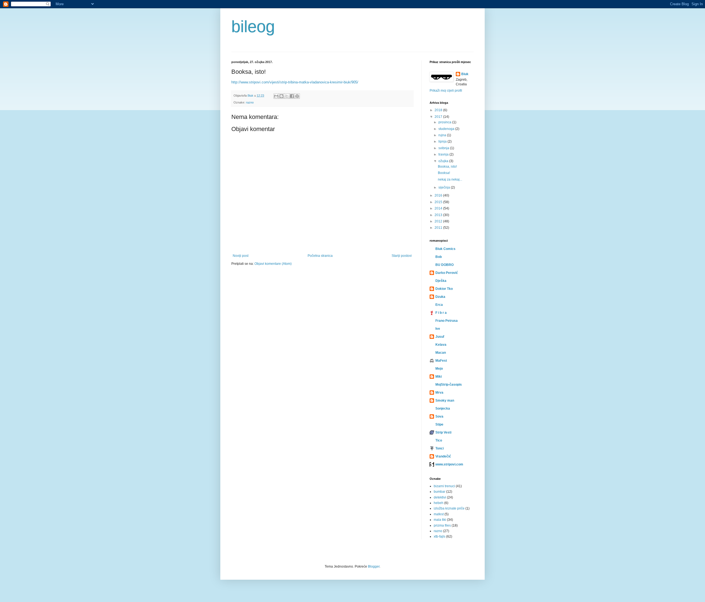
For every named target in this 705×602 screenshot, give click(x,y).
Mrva (439, 392)
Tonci (439, 448)
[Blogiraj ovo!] (281, 96)
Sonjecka (442, 408)
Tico (438, 440)
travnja (443, 154)
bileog (253, 26)
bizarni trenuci (444, 486)
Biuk (464, 74)
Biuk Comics (445, 249)
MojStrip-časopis (448, 384)
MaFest (441, 361)
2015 (439, 202)
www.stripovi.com (449, 464)
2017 (439, 117)
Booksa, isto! (447, 166)
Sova (439, 416)
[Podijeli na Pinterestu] (297, 96)
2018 (439, 110)
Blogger (373, 566)
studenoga (446, 129)
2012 (439, 221)
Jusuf (439, 337)
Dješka (440, 281)
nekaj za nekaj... (450, 179)
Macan (440, 353)
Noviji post (240, 256)
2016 (439, 195)
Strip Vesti (443, 432)
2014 (439, 208)
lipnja (443, 141)
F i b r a (441, 313)
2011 (439, 228)
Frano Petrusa (446, 321)
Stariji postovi (402, 256)
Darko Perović (446, 273)
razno (250, 102)
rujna (442, 135)
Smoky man (444, 400)
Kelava (440, 345)
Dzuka (440, 297)
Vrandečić (443, 456)
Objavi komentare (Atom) (273, 264)
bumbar (439, 492)
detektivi (440, 497)
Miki (438, 376)
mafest (439, 514)
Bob (438, 257)
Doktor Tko (444, 289)
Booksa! (444, 173)
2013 (439, 215)
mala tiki (440, 520)
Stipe (439, 424)
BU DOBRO (444, 265)
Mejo (439, 369)
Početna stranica (320, 256)
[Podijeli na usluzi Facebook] (292, 96)
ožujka (443, 161)
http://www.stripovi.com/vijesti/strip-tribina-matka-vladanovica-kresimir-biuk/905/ (294, 82)
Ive (437, 329)
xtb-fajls (439, 536)
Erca (439, 305)
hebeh (438, 503)
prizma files (442, 525)
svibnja (444, 148)
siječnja (444, 187)
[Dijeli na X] (286, 96)
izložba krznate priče (449, 508)
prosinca (445, 122)
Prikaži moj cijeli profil (446, 90)
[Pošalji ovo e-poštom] (276, 96)
